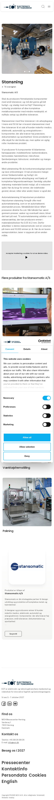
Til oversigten (10, 87)
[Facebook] (4, 705)
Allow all (27, 437)
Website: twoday (8, 798)
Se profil (13, 634)
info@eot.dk (13, 742)
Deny (27, 456)
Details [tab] (27, 349)
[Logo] (18, 6)
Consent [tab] (9, 349)
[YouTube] (15, 705)
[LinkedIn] (9, 705)
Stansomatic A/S (10, 92)
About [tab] (44, 349)
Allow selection (27, 447)
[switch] (46, 407)
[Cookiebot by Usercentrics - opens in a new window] (38, 341)
